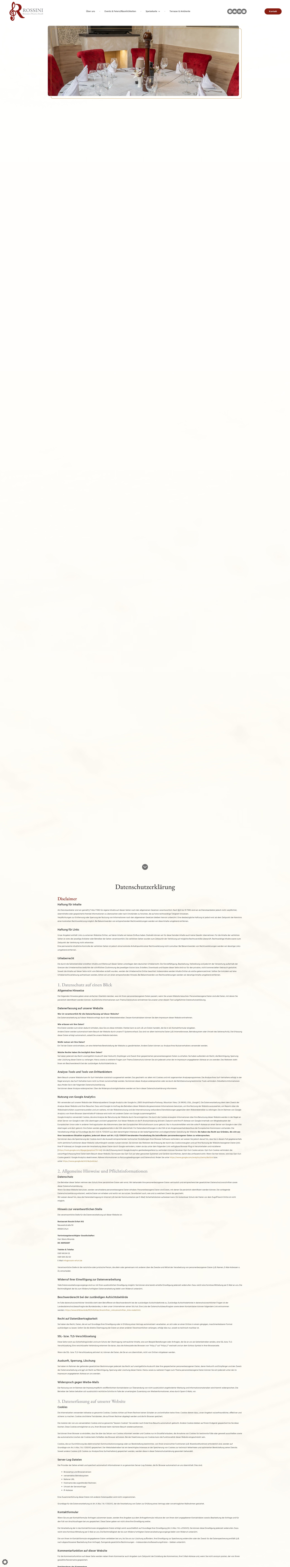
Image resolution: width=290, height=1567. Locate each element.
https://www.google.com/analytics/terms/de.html (191, 1157)
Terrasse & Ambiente (180, 11)
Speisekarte (151, 11)
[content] (145, 867)
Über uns (90, 11)
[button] (5, 1562)
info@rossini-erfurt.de (72, 1260)
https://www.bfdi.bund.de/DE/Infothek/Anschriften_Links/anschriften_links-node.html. (103, 1310)
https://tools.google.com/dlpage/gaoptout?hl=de (79, 1150)
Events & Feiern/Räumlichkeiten (120, 11)
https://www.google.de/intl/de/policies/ (80, 1161)
